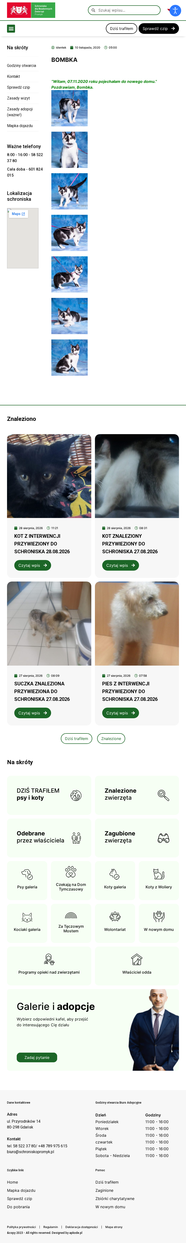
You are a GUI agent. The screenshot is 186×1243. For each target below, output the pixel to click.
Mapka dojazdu (20, 125)
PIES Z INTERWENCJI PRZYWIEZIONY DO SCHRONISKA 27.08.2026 (130, 691)
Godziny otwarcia (21, 65)
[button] (11, 29)
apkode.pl (75, 1233)
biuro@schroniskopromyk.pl (30, 1152)
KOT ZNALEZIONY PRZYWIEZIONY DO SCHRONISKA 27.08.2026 (130, 543)
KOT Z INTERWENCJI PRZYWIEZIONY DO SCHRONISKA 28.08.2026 (42, 543)
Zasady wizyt (18, 98)
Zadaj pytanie (36, 1057)
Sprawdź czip (18, 87)
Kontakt (13, 76)
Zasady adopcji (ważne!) (20, 112)
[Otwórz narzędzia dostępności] (175, 10)
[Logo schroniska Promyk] (31, 10)
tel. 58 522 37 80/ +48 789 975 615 (37, 1146)
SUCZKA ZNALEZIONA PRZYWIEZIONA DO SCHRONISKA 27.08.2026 (42, 691)
